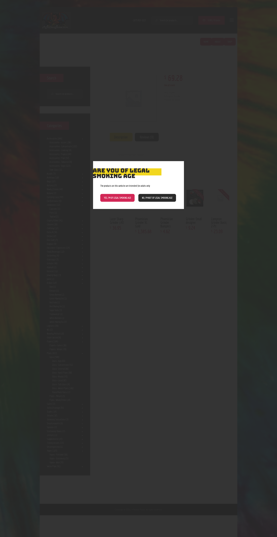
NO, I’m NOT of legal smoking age (157, 197)
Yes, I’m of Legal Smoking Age (117, 197)
